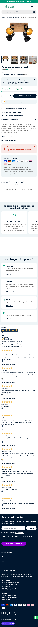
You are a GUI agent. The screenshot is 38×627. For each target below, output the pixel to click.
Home (3, 17)
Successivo (15, 346)
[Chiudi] (34, 79)
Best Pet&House (11, 619)
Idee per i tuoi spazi (13, 17)
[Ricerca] (34, 12)
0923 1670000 (12, 595)
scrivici (8, 599)
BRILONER (9, 69)
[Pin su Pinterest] (22, 183)
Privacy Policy (19, 532)
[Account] (32, 7)
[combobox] (19, 12)
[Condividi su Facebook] (11, 183)
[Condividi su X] (16, 183)
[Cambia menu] (2, 7)
